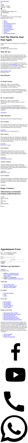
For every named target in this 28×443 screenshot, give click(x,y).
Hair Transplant (7, 301)
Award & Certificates (9, 293)
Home (5, 20)
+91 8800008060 (12, 277)
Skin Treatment (7, 304)
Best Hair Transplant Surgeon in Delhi (13, 319)
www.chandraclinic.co (21, 323)
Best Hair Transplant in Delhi (10, 317)
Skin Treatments (8, 26)
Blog (5, 294)
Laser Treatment (8, 27)
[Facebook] (15, 362)
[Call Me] (14, 414)
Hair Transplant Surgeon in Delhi (11, 318)
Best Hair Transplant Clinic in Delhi (12, 314)
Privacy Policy (7, 335)
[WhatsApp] (14, 441)
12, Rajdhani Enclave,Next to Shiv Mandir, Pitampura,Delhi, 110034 (11, 275)
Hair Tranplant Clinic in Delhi (11, 313)
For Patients (7, 30)
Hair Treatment (7, 303)
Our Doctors (3, 112)
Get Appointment (5, 47)
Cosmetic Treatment (9, 29)
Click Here (3, 130)
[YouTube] (15, 386)
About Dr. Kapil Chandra (10, 287)
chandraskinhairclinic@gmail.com (15, 278)
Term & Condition (8, 334)
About (5, 22)
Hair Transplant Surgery (10, 23)
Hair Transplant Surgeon (9, 33)
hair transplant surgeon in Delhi (11, 107)
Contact (5, 32)
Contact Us (3, 269)
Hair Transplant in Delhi (9, 315)
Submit (2, 263)
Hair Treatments (8, 25)
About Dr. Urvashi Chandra (10, 286)
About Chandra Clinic (6, 70)
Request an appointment (9, 336)
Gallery (5, 295)
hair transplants (13, 64)
